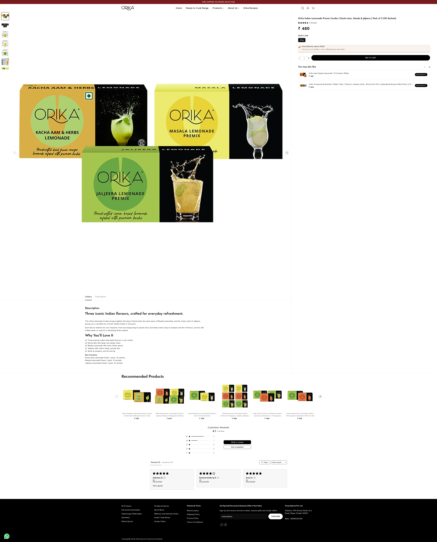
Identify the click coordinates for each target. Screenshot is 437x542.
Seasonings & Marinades (132, 514)
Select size (303, 35)
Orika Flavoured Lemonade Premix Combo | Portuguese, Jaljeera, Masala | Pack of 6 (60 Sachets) (235, 415)
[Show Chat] (7, 536)
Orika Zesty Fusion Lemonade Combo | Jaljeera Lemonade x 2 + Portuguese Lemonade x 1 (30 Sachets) (267, 415)
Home (179, 8)
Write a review (237, 442)
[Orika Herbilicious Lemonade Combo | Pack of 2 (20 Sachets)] (202, 396)
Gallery (88, 296)
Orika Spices (141, 539)
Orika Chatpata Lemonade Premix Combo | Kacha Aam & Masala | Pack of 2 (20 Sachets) (137, 415)
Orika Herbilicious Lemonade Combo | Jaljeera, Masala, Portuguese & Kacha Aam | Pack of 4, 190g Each (170, 415)
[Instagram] (225, 525)
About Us (233, 8)
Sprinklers (126, 517)
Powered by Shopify (154, 539)
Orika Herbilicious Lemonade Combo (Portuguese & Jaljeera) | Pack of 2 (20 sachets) (300, 415)
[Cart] (313, 8)
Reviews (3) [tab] (155, 462)
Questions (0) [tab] (167, 462)
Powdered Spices (161, 506)
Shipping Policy (193, 514)
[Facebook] (222, 525)
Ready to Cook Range (197, 8)
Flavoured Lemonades (131, 510)
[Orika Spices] (128, 8)
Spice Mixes (159, 510)
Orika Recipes (250, 8)
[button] (303, 23)
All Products (126, 506)
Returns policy (193, 511)
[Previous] (15, 153)
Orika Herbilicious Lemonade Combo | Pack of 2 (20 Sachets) (202, 415)
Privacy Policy (193, 518)
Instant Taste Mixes (162, 517)
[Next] (287, 153)
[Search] (302, 8)
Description (100, 296)
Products (218, 8)
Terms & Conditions (195, 522)
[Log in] (307, 8)
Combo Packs (160, 521)
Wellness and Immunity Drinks (166, 514)
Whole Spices (127, 521)
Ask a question (237, 447)
